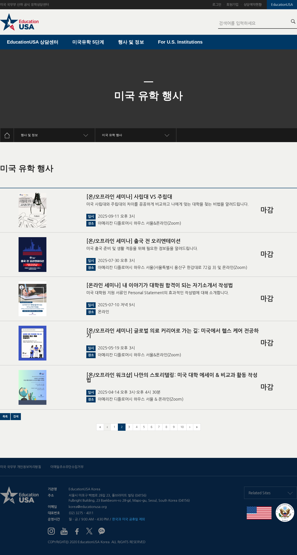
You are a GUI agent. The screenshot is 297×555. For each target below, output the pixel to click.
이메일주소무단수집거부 (67, 467)
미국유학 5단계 (88, 42)
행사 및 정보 (131, 42)
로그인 (216, 4)
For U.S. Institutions (180, 42)
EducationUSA (282, 4)
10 (182, 427)
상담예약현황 (253, 4)
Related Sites (260, 493)
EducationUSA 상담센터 (32, 42)
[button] (5, 416)
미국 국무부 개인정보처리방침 (20, 467)
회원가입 (232, 4)
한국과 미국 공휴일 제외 (128, 519)
